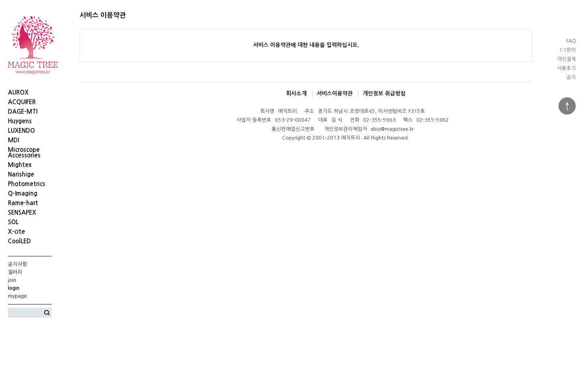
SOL (13, 222)
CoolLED (19, 241)
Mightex (20, 165)
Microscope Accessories (24, 152)
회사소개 (296, 93)
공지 (571, 77)
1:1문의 (567, 49)
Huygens (20, 121)
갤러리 (15, 272)
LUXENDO (21, 131)
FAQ (571, 40)
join (12, 280)
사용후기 (566, 68)
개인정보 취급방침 (384, 93)
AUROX (18, 92)
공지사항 (17, 264)
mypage (17, 296)
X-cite (16, 232)
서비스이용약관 (335, 93)
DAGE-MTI (22, 111)
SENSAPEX (22, 212)
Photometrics (26, 184)
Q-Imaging (22, 193)
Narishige (21, 174)
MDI (13, 140)
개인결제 (566, 59)
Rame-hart (23, 203)
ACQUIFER (22, 102)
